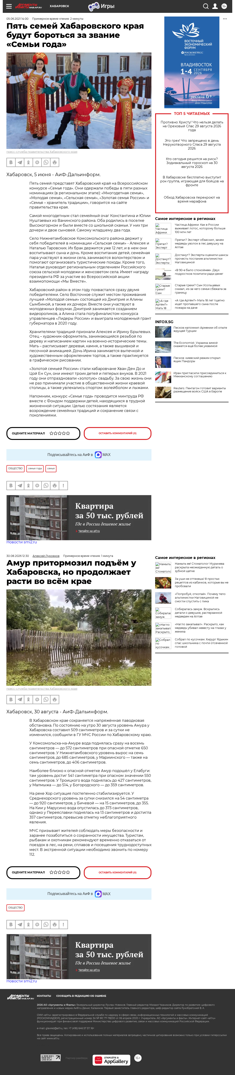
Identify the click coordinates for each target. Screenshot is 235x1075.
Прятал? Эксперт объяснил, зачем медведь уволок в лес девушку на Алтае (199, 243)
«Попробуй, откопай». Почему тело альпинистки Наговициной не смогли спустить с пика (200, 597)
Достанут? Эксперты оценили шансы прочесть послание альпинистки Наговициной (201, 258)
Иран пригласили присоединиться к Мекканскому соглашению (199, 375)
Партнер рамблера (76, 1058)
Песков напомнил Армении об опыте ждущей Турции (200, 329)
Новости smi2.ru (21, 542)
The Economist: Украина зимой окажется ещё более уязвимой (195, 344)
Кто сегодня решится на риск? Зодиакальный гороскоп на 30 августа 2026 (192, 163)
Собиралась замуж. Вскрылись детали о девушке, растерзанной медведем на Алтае (198, 612)
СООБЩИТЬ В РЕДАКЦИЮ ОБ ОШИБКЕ (81, 995)
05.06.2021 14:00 (17, 18)
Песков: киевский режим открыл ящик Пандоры (197, 359)
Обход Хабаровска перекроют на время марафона (192, 199)
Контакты (44, 995)
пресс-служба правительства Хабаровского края (41, 151)
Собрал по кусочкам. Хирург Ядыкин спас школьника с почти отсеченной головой (201, 643)
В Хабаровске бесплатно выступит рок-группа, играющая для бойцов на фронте (192, 181)
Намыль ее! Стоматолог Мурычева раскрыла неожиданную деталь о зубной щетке (199, 567)
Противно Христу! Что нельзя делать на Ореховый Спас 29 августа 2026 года (192, 126)
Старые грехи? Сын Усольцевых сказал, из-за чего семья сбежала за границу (200, 288)
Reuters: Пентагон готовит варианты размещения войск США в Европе (199, 390)
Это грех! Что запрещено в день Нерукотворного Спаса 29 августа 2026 (192, 144)
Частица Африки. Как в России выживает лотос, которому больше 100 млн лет (200, 228)
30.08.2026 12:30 (17, 556)
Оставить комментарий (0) (118, 433)
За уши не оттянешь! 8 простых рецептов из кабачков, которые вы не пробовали (201, 582)
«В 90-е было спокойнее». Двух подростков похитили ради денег (199, 271)
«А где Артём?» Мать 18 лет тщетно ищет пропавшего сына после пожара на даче (200, 304)
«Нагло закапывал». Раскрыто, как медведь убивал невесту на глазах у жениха (200, 627)
